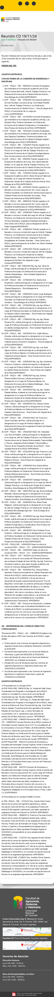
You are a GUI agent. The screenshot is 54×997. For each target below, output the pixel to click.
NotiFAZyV (11, 40)
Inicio (3, 40)
